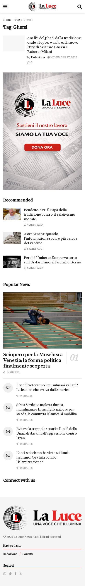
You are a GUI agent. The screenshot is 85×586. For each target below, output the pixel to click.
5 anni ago (34, 248)
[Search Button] (79, 6)
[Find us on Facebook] (15, 573)
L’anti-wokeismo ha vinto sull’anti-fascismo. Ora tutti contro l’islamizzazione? (42, 457)
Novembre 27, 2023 (63, 57)
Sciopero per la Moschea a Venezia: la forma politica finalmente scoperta (33, 360)
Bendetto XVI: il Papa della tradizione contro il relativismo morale (49, 214)
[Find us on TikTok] (10, 573)
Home (7, 19)
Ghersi (28, 19)
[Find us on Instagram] (4, 573)
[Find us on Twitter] (20, 573)
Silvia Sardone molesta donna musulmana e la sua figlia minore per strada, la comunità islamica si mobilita (46, 409)
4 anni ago (34, 224)
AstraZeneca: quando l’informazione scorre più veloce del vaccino (50, 238)
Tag (17, 19)
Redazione (38, 57)
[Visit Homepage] (42, 6)
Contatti (27, 554)
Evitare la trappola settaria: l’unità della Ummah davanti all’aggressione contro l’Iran (46, 433)
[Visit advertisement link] (42, 131)
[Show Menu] (5, 6)
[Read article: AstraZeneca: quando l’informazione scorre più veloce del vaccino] (12, 238)
